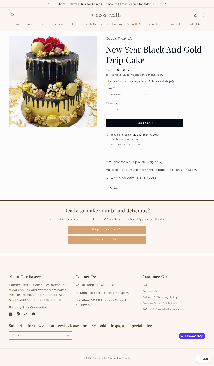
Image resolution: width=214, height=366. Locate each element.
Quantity (111, 103)
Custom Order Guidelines (159, 303)
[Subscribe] (68, 335)
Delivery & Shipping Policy (159, 297)
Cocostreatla (100, 358)
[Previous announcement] (48, 3)
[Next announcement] (165, 3)
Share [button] (114, 188)
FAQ (145, 285)
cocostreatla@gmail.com (177, 170)
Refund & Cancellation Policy (161, 309)
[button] (13, 15)
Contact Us (149, 291)
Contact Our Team (107, 239)
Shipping (128, 75)
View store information (125, 144)
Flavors (110, 88)
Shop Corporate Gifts (107, 229)
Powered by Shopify (119, 358)
